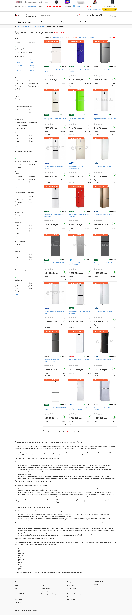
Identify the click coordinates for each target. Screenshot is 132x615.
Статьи (17, 588)
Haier (31, 62)
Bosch (32, 70)
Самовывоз (70, 596)
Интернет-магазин (48, 582)
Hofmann (19, 65)
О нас (16, 585)
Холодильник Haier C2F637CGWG (104, 166)
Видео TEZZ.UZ (19, 594)
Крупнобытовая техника (88, 22)
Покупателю (71, 582)
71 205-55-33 (93, 14)
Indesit (19, 68)
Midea (32, 59)
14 (82, 431)
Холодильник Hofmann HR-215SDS (104, 70)
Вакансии (17, 596)
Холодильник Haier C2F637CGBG (104, 359)
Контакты (41, 6)
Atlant (32, 68)
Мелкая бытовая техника (108, 22)
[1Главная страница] (16, 26)
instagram (90, 6)
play (87, 6)
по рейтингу (82, 37)
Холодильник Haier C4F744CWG (103, 311)
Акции (43, 585)
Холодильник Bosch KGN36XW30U (79, 359)
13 (78, 431)
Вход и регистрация (111, 6)
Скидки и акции (32, 6)
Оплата (24, 6)
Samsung (33, 65)
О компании (19, 582)
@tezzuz (78, 6)
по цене (62, 37)
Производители (45, 588)
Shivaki (19, 70)
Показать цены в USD (109, 9)
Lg (17, 59)
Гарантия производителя (48, 591)
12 (74, 431)
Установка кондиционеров (54, 6)
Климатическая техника (49, 22)
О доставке (70, 585)
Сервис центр (71, 599)
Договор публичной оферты (49, 594)
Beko (18, 73)
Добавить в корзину (64, 78)
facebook (85, 6)
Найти (78, 15)
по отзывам (90, 37)
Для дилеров (67, 6)
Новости (17, 591)
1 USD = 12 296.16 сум (94, 9)
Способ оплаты (71, 588)
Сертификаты (45, 596)
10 (67, 431)
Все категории (24, 22)
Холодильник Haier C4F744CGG (103, 214)
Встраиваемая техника (69, 22)
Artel (18, 62)
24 (115, 431)
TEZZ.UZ (20, 15)
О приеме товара (72, 591)
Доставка (17, 6)
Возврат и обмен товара (74, 594)
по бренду (56, 37)
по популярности (71, 37)
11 (70, 431)
